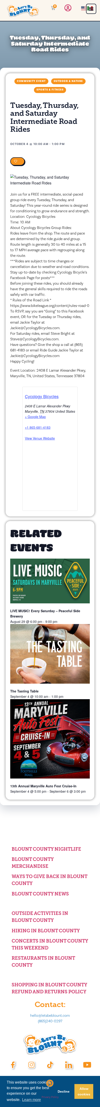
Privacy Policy (50, 1097)
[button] (91, 9)
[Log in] (67, 9)
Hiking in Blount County (46, 930)
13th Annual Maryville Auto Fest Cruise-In (43, 786)
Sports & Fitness (50, 89)
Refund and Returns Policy (49, 991)
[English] (84, 8)
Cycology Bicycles (42, 396)
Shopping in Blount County (49, 984)
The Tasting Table (24, 691)
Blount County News (40, 893)
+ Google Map (35, 416)
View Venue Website (40, 438)
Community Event (31, 81)
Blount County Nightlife (46, 849)
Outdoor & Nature (68, 81)
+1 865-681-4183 (37, 427)
